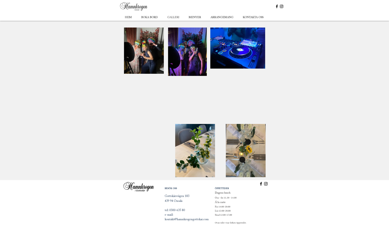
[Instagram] (281, 6)
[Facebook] (277, 6)
